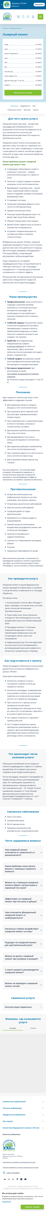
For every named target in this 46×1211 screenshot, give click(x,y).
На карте (13, 1028)
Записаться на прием (23, 92)
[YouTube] (25, 1179)
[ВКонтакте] (5, 1179)
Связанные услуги (14, 110)
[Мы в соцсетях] (13, 1179)
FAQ (34, 106)
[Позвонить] (18, 16)
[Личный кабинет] (33, 17)
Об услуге (14, 106)
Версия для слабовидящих (11, 1134)
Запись (36, 110)
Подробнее (6, 1202)
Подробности (25, 106)
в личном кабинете (15, 346)
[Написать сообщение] (28, 16)
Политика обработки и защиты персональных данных (21, 1167)
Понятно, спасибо (32, 1207)
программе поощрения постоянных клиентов (23, 375)
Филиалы (27, 110)
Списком (33, 1028)
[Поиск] (23, 16)
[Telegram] (9, 1179)
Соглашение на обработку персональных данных (19, 1162)
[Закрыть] (1, 4)
